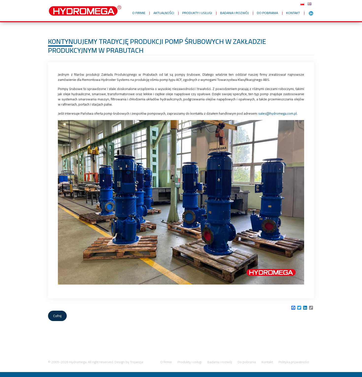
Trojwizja (136, 362)
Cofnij (57, 316)
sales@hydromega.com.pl (277, 113)
